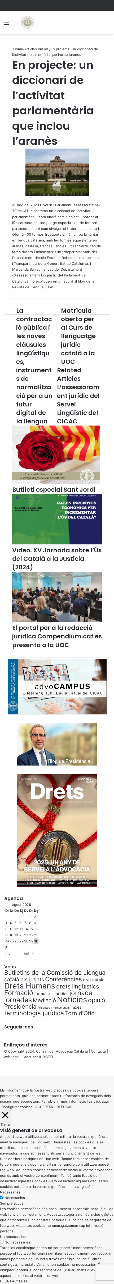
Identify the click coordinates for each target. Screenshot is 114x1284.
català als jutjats (24, 979)
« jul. (8, 953)
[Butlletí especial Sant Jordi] (56, 482)
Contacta (98, 1051)
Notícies (72, 999)
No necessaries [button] (13, 1236)
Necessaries (15, 1198)
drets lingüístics (77, 986)
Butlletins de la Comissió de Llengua (55, 972)
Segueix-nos (18, 1027)
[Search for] (107, 24)
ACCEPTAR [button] (44, 1107)
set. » (28, 953)
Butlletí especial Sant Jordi (53, 489)
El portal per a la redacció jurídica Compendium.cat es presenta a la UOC (57, 636)
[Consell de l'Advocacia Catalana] (27, 22)
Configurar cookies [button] (17, 1107)
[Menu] (6, 24)
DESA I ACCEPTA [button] (14, 1281)
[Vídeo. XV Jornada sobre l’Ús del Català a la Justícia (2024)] (57, 543)
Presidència (20, 1006)
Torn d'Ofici (80, 1013)
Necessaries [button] (10, 1192)
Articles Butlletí (36, 49)
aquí (105, 1101)
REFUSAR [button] (64, 1107)
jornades (18, 1000)
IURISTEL (46, 1057)
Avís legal (11, 1057)
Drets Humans (29, 985)
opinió (96, 1000)
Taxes (76, 1007)
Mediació (44, 1000)
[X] (1, 1068)
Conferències (63, 979)
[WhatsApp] (2, 1068)
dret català (93, 979)
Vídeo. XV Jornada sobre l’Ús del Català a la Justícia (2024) (57, 558)
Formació (18, 993)
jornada (81, 993)
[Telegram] (3, 1068)
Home (17, 49)
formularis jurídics (51, 993)
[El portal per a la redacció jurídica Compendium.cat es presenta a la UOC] (57, 621)
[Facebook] (0, 1068)
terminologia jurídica (34, 1013)
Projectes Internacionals (53, 1007)
